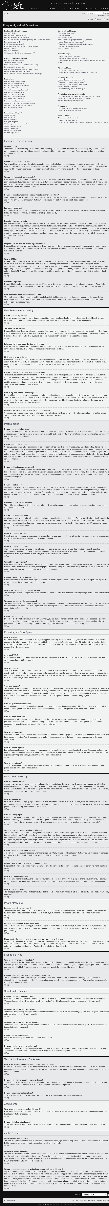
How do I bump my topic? (13, 107)
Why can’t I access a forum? (14, 94)
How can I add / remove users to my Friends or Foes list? (78, 72)
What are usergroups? (65, 37)
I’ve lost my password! (12, 42)
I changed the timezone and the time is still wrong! (21, 65)
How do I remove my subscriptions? (70, 100)
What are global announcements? (15, 124)
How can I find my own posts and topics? (72, 89)
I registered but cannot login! (14, 44)
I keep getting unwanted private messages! (72, 58)
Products (36, 8)
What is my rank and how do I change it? (18, 71)
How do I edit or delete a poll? (14, 92)
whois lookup (59, 1174)
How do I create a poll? (12, 88)
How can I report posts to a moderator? (17, 101)
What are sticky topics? (12, 128)
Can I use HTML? (10, 117)
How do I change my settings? (14, 60)
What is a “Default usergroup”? (68, 46)
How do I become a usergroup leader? (71, 42)
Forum (104, 8)
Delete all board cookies (87, 1200)
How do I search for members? (68, 86)
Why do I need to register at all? (15, 35)
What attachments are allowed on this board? (73, 108)
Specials (50, 8)
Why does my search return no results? (71, 82)
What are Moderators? (65, 35)
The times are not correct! (13, 63)
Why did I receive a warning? (14, 99)
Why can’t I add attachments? (14, 96)
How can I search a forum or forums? (71, 80)
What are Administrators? (66, 33)
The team (75, 1200)
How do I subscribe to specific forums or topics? (74, 98)
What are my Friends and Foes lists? (70, 70)
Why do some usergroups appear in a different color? (76, 44)
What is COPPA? (10, 48)
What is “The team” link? (66, 48)
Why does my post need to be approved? (18, 105)
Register (99, 19)
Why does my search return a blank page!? (73, 84)
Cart (62, 8)
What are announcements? (13, 126)
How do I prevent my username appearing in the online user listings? (27, 40)
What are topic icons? (11, 133)
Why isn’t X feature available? (68, 120)
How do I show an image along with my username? (21, 69)
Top (7, 156)
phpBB (47, 1204)
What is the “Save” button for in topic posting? (19, 103)
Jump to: (77, 1194)
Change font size (84, 13)
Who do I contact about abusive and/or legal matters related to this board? (83, 122)
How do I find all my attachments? (69, 110)
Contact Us (90, 8)
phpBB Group (68, 1141)
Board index (11, 14)
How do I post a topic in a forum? (15, 81)
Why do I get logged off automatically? (17, 37)
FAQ (92, 19)
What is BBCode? (10, 115)
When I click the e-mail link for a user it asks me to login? (23, 73)
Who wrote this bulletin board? (68, 118)
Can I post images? (11, 122)
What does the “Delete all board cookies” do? (19, 53)
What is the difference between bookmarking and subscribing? (79, 96)
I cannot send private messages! (69, 56)
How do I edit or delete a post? (14, 83)
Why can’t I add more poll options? (16, 90)
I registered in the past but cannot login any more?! (21, 46)
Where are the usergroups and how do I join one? (75, 40)
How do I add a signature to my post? (17, 85)
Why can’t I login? (10, 33)
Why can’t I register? (11, 51)
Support (74, 8)
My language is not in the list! (14, 67)
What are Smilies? (10, 119)
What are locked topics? (12, 130)
